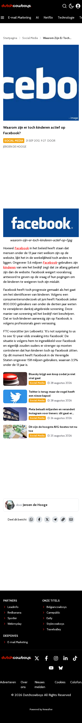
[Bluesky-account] (60, 667)
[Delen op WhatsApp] (31, 519)
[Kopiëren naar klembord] (63, 519)
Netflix (48, 17)
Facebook (22, 248)
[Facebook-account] (46, 658)
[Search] (64, 6)
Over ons (24, 684)
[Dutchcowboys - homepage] (16, 6)
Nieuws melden (40, 684)
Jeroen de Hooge (14, 146)
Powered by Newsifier (41, 709)
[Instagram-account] (56, 658)
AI (37, 17)
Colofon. (76, 682)
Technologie (66, 17)
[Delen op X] (47, 519)
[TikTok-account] (75, 658)
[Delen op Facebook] (39, 519)
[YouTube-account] (51, 667)
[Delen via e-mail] (71, 519)
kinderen (9, 267)
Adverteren (8, 682)
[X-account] (36, 658)
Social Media (13, 140)
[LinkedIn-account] (65, 658)
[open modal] (78, 6)
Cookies (60, 682)
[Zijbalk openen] (2, 17)
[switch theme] (71, 6)
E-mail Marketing (19, 17)
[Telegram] (55, 519)
